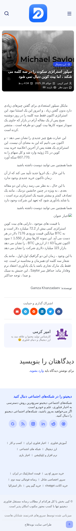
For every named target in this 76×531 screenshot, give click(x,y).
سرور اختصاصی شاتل (53, 479)
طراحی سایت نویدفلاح (38, 524)
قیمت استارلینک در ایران (26, 473)
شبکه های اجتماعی (30, 449)
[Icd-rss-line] (23, 424)
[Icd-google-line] (13, 424)
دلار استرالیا (15, 485)
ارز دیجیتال (51, 449)
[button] (62, 64)
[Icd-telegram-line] (63, 424)
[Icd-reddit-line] (53, 424)
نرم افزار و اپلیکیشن (45, 455)
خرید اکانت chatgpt (56, 485)
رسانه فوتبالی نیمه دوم (24, 479)
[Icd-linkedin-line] (43, 424)
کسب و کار (16, 442)
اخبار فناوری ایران (36, 442)
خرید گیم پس (33, 485)
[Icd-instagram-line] (33, 424)
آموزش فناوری (58, 442)
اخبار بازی (24, 455)
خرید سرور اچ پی (54, 473)
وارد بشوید (37, 370)
